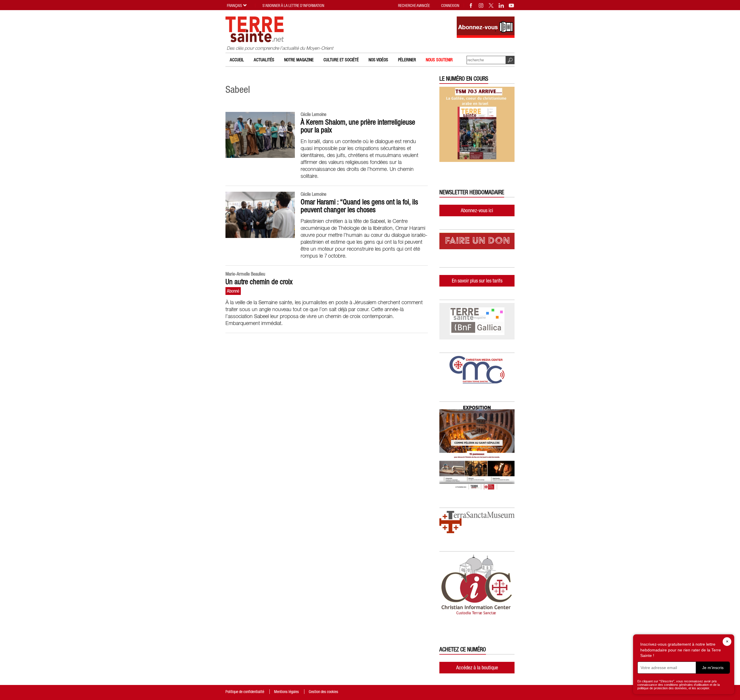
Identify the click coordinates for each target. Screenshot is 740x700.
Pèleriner (407, 59)
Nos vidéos (378, 59)
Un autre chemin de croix (259, 282)
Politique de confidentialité (244, 691)
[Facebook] (471, 5)
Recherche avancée (414, 5)
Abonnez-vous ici (477, 210)
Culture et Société (341, 59)
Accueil (237, 59)
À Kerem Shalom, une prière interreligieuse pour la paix (358, 126)
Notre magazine (299, 59)
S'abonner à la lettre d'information (293, 5)
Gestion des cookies (323, 691)
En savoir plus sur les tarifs (477, 281)
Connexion (450, 5)
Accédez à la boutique (477, 667)
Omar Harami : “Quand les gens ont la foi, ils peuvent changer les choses (359, 206)
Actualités (264, 59)
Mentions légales (286, 691)
